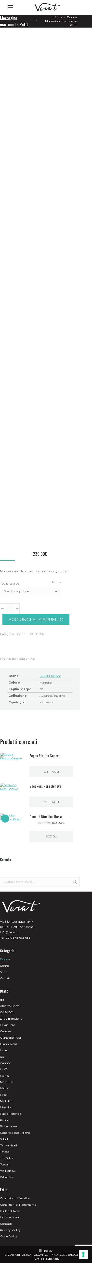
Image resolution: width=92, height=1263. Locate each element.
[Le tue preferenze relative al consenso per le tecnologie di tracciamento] (83, 1254)
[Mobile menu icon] (10, 7)
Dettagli (51, 771)
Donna (20, 634)
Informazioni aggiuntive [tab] (17, 658)
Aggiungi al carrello (36, 619)
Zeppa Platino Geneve (44, 755)
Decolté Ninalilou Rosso (46, 816)
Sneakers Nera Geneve (45, 786)
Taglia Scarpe (9, 583)
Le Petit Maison (50, 676)
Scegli (51, 836)
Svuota (56, 582)
